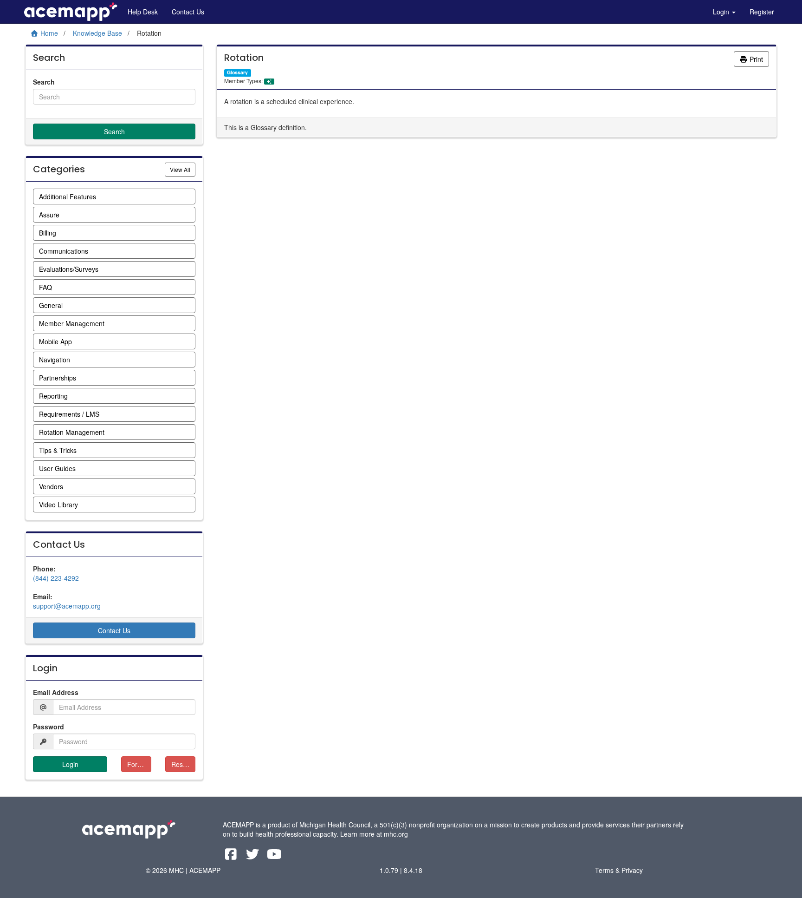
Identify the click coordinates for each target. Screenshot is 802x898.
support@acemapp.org (67, 605)
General (51, 305)
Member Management (71, 323)
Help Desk (143, 11)
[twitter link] (254, 856)
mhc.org (396, 834)
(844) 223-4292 (56, 578)
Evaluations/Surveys (68, 269)
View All (182, 169)
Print (755, 59)
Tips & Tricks (58, 450)
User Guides (57, 468)
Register (762, 11)
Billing (47, 232)
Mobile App (55, 341)
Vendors (51, 486)
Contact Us (188, 11)
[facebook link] (232, 856)
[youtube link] (274, 856)
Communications (63, 251)
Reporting (53, 395)
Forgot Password (139, 764)
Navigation (54, 359)
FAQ (45, 287)
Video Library (58, 504)
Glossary (237, 72)
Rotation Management (71, 432)
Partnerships (57, 377)
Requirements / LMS (69, 414)
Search (44, 81)
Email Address (55, 692)
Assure (49, 214)
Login (722, 11)
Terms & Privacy (619, 870)
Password (48, 726)
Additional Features (67, 196)
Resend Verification (183, 764)
